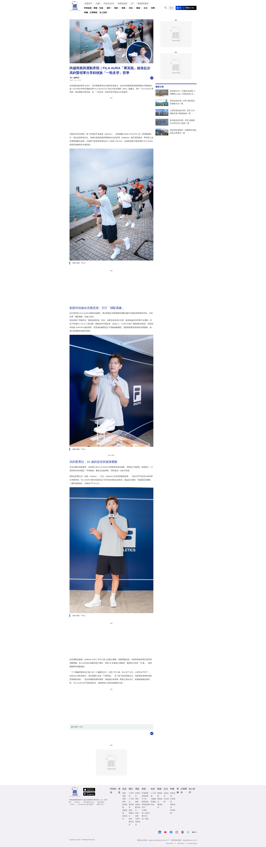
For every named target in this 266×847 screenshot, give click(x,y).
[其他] (151, 78)
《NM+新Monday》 (88, 802)
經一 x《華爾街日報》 (187, 8)
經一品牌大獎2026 (146, 814)
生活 (145, 8)
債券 (124, 802)
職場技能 (159, 794)
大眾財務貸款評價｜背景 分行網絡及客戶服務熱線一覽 (182, 111)
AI (132, 3)
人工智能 (153, 794)
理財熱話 (137, 823)
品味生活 (166, 794)
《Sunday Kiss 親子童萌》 (85, 804)
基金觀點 (124, 806)
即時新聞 (172, 811)
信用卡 (137, 819)
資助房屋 (131, 806)
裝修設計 (131, 814)
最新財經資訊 (143, 3)
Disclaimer (180, 843)
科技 (131, 8)
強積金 (137, 804)
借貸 (137, 813)
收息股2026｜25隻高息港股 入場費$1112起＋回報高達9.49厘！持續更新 (182, 93)
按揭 (130, 819)
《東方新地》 (100, 802)
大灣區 (144, 810)
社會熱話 (172, 800)
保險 (137, 799)
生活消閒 (166, 800)
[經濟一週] (75, 6)
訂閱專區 (93, 12)
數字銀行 (137, 808)
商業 (123, 8)
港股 (124, 793)
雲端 (152, 804)
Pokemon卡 (109, 3)
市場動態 (145, 793)
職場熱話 (159, 806)
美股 (124, 796)
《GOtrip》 (77, 802)
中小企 (144, 799)
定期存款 (137, 794)
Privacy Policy (192, 843)
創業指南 (145, 802)
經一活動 (145, 819)
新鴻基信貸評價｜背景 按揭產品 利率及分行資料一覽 (182, 121)
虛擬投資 (124, 811)
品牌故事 (145, 796)
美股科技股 (122, 3)
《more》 (72, 804)
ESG (143, 807)
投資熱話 (124, 817)
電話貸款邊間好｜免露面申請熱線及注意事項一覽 (183, 131)
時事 (153, 8)
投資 (101, 8)
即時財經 (88, 8)
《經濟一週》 (100, 804)
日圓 (98, 3)
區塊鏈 (153, 802)
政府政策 (172, 794)
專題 (95, 8)
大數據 (153, 799)
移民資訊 (172, 806)
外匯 (124, 799)
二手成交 (131, 800)
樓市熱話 (131, 823)
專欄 (86, 12)
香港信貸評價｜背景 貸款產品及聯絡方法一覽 (182, 102)
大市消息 (131, 794)
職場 (138, 8)
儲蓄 (137, 802)
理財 (116, 8)
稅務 (137, 816)
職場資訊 (159, 800)
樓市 (109, 8)
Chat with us (170, 843)
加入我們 (103, 12)
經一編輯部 (74, 78)
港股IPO (88, 3)
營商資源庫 (146, 804)
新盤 (130, 810)
